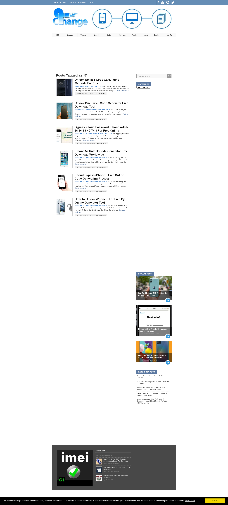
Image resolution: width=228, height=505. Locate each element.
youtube (162, 2)
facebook (158, 2)
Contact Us (72, 2)
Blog (91, 2)
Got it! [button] (214, 501)
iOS (86, 134)
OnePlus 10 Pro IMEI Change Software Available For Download (115, 460)
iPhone (90, 134)
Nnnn (138, 376)
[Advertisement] (76, 56)
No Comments (100, 93)
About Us (63, 2)
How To (169, 35)
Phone (91, 86)
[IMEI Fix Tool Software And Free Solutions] (99, 475)
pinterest (167, 2)
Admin (81, 93)
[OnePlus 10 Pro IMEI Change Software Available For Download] (99, 459)
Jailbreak (122, 35)
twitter (172, 2)
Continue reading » (122, 90)
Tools (157, 35)
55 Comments (115, 471)
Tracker (84, 35)
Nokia (86, 86)
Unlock (97, 35)
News (146, 35)
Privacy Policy (82, 2)
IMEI (58, 35)
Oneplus (93, 110)
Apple (135, 35)
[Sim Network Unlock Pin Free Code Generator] (99, 467)
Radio (110, 35)
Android (77, 110)
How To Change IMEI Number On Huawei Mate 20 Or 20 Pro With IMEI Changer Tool (152, 401)
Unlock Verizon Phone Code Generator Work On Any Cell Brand (151, 388)
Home (56, 2)
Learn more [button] (190, 501)
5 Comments (115, 480)
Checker (71, 35)
